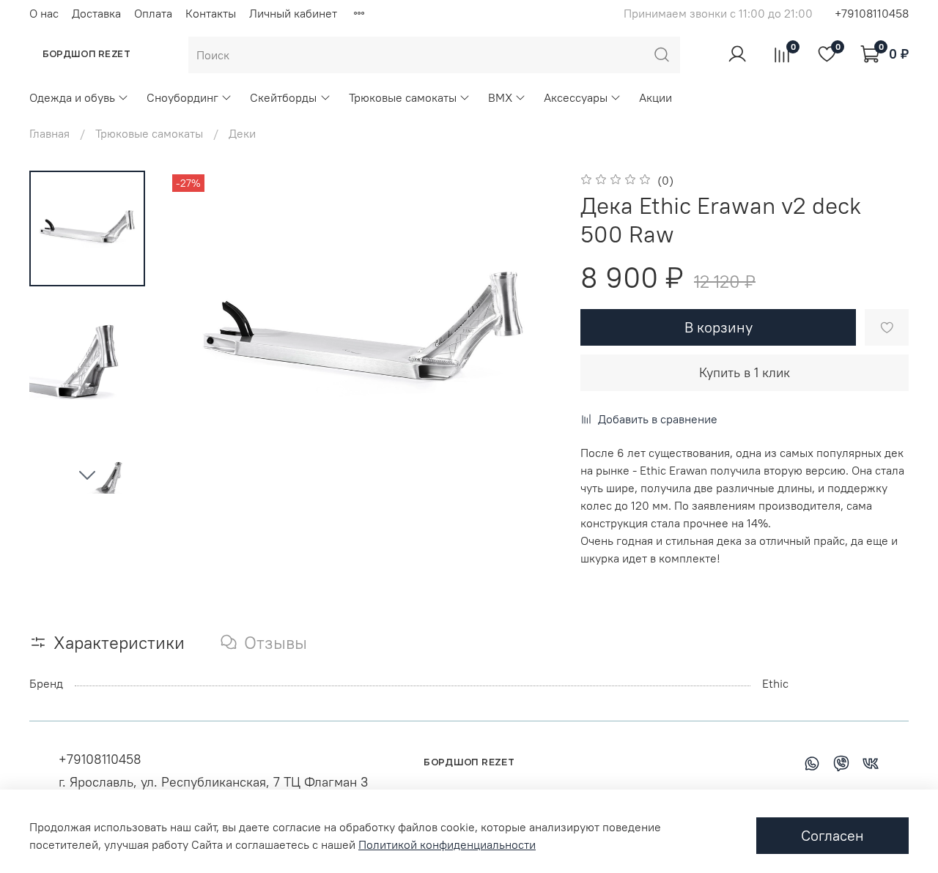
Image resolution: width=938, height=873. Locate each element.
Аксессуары (576, 97)
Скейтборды (283, 97)
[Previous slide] (197, 332)
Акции (655, 97)
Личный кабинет (293, 13)
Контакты (210, 13)
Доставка (96, 13)
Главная (49, 133)
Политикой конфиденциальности (447, 844)
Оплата (153, 13)
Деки (242, 133)
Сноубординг (182, 97)
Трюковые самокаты (403, 97)
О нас (44, 13)
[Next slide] (87, 474)
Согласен (832, 835)
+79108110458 (872, 13)
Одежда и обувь (72, 97)
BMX (500, 97)
